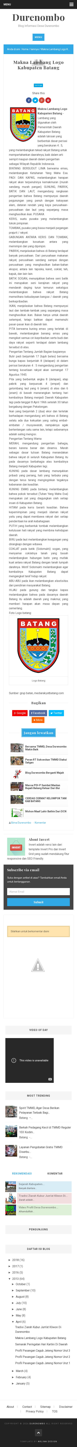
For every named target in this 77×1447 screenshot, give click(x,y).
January (21, 1383)
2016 (16, 1272)
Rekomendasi (22, 1173)
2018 (16, 1260)
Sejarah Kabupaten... (32, 1184)
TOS (54, 1411)
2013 (16, 1278)
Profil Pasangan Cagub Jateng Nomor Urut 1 (42, 1363)
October (21, 1284)
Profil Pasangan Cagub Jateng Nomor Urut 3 (42, 1350)
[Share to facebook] (29, 100)
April (19, 1321)
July (19, 1303)
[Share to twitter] (35, 100)
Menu (7, 4)
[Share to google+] (42, 100)
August (20, 1296)
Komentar (40, 822)
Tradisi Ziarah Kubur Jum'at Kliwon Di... (43, 1195)
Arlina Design (47, 1441)
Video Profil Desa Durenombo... (38, 1207)
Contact (27, 1407)
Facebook (38, 713)
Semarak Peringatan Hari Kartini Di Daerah (41, 1344)
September (23, 1290)
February (21, 1377)
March (20, 1371)
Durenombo (37, 1423)
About (10, 1407)
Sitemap (45, 1407)
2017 (16, 1266)
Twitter (57, 713)
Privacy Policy (35, 1411)
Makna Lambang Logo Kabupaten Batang (40, 1338)
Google (21, 713)
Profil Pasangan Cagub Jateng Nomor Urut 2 (42, 1357)
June (19, 1309)
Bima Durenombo (21, 822)
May (19, 1315)
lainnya (38, 85)
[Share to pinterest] (48, 100)
